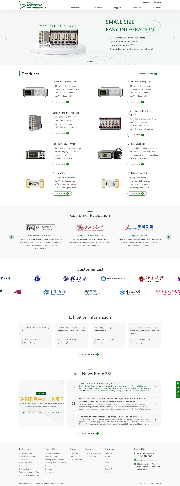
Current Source (25, 469)
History (107, 456)
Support (117, 7)
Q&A (71, 456)
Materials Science (52, 466)
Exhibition (108, 466)
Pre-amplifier (59, 173)
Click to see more (147, 73)
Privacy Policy (155, 483)
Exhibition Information (90, 317)
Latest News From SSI (90, 373)
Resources (137, 7)
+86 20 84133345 (145, 453)
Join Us (107, 472)
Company (157, 7)
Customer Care (76, 459)
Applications (97, 7)
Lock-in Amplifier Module (65, 113)
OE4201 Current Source (140, 173)
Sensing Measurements (54, 459)
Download (74, 453)
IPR (105, 459)
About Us (108, 453)
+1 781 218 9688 (145, 456)
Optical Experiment (52, 453)
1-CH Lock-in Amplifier (64, 81)
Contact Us (108, 469)
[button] (87, 61)
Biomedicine (49, 469)
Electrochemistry (51, 456)
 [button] (11, 237)
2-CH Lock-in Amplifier (139, 81)
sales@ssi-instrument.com (147, 460)
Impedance (49, 472)
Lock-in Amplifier (25, 453)
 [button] (168, 237)
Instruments (75, 7)
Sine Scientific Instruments (39, 483)
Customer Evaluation (90, 215)
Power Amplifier (25, 463)
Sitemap (142, 483)
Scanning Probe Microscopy (56, 463)
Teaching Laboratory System (30, 472)
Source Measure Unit (63, 144)
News (106, 463)
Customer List (90, 269)
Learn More (62, 102)
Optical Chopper (136, 144)
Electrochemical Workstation (30, 475)
